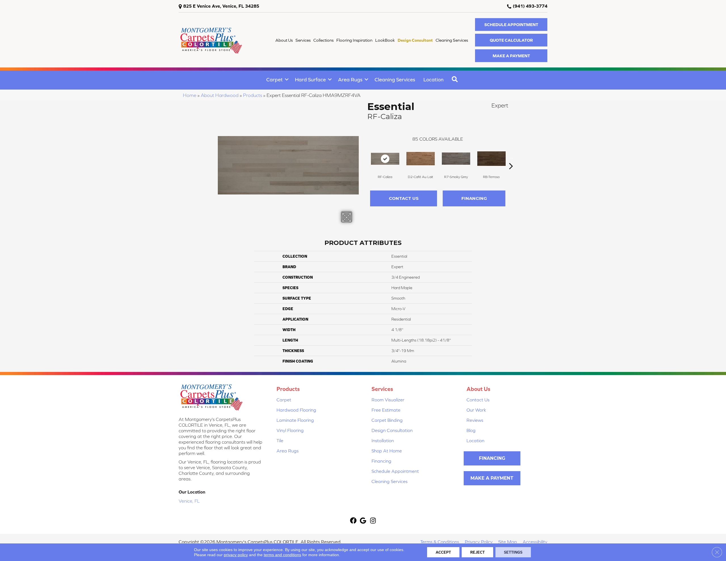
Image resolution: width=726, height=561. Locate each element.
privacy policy (236, 554)
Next (511, 157)
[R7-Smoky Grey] (456, 158)
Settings (513, 552)
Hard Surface (310, 79)
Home (189, 95)
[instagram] (373, 521)
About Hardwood (220, 95)
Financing (474, 198)
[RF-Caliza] (385, 158)
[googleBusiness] (363, 521)
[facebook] (353, 521)
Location (433, 79)
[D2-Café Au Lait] (420, 159)
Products (252, 95)
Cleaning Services (395, 79)
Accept (443, 552)
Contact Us (404, 198)
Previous (364, 157)
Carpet (274, 79)
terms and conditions (282, 554)
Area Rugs (350, 79)
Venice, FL (189, 500)
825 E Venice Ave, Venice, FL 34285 (221, 6)
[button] (511, 24)
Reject (477, 552)
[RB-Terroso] (491, 158)
